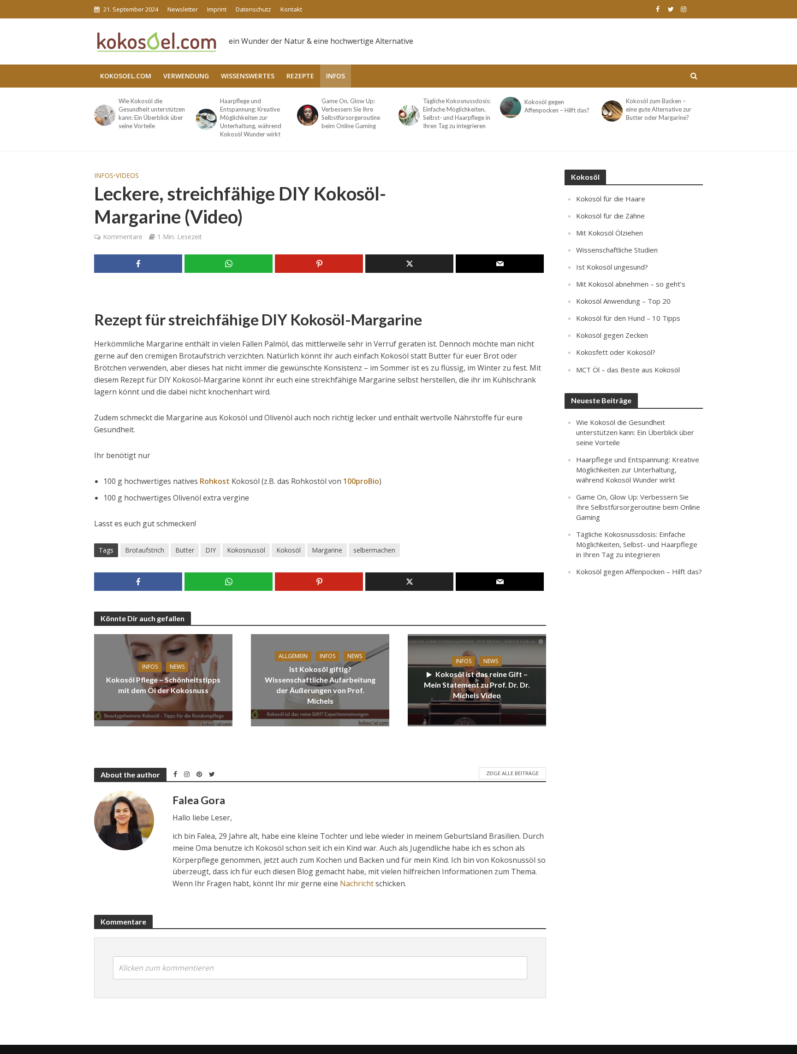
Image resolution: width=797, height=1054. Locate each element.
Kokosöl (288, 550)
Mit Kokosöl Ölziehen (609, 232)
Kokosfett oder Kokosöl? (615, 352)
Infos (335, 75)
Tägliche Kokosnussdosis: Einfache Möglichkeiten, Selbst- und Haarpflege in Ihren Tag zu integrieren (457, 113)
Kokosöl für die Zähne (610, 215)
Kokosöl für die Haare (610, 198)
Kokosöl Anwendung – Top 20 (623, 301)
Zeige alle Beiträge (512, 773)
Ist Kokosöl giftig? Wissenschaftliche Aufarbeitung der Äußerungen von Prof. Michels (320, 685)
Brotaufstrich (144, 550)
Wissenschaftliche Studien (617, 249)
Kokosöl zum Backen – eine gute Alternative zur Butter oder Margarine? (658, 109)
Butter (184, 550)
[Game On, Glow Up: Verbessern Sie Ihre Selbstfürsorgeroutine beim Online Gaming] (307, 115)
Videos (127, 175)
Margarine (327, 550)
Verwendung (186, 75)
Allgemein (293, 656)
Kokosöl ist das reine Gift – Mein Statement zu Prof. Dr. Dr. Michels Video (477, 685)
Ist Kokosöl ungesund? (612, 266)
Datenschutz (253, 9)
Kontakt (291, 9)
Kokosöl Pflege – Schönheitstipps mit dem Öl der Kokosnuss (163, 685)
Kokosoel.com (125, 75)
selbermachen (374, 550)
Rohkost (215, 481)
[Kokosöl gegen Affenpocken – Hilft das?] (510, 107)
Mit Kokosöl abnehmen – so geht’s (630, 284)
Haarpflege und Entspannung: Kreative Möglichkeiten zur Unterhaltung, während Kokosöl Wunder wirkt (250, 117)
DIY (210, 550)
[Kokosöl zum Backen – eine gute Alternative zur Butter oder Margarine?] (611, 111)
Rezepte (300, 75)
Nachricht (357, 883)
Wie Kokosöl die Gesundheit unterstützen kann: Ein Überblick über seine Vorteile (152, 113)
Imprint (216, 9)
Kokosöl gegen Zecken (612, 335)
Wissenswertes (247, 75)
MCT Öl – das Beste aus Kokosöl (628, 369)
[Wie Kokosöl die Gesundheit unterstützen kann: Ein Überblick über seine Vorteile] (104, 115)
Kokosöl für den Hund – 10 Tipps (628, 318)
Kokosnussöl (246, 550)
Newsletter (182, 9)
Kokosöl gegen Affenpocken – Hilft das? (556, 106)
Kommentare (123, 236)
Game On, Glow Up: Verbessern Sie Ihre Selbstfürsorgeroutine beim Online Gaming (350, 113)
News (177, 667)
